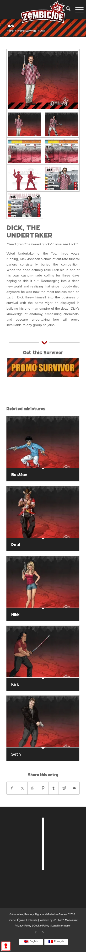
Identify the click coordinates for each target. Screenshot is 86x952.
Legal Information (61, 925)
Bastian (19, 474)
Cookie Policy (41, 925)
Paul (15, 544)
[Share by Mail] (74, 788)
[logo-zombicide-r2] (43, 9)
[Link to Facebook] (35, 932)
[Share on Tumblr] (53, 788)
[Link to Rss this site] (43, 932)
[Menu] (78, 9)
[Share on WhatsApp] (33, 788)
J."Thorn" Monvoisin (65, 920)
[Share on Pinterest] (43, 788)
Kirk (15, 684)
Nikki (16, 614)
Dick (10, 26)
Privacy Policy (23, 925)
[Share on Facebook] (12, 788)
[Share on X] (22, 788)
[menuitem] (65, 9)
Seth (16, 754)
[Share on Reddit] (64, 788)
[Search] (65, 9)
